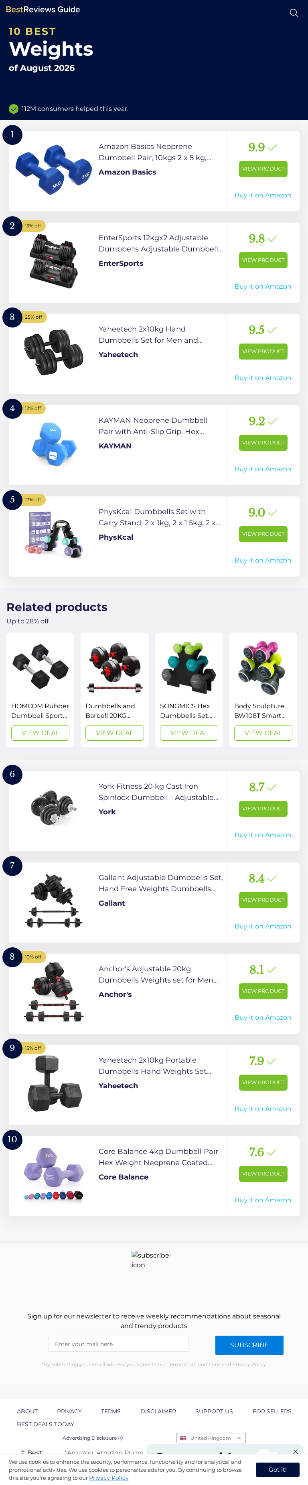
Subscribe (249, 1345)
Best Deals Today (45, 1424)
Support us (214, 1411)
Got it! (278, 1469)
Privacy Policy (109, 1477)
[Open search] (294, 13)
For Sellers (272, 1411)
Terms (111, 1411)
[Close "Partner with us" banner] (295, 1452)
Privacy (69, 1411)
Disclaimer (158, 1411)
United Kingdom (210, 1438)
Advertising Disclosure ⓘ (93, 1438)
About (27, 1411)
